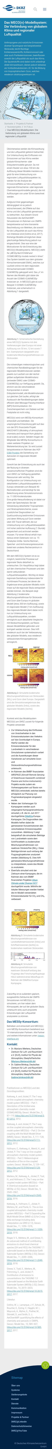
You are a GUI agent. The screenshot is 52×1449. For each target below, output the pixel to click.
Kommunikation (18, 1408)
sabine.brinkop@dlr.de (22, 1077)
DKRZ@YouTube (19, 1430)
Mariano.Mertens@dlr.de (23, 1061)
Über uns (15, 1385)
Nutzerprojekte (14, 127)
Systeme (15, 1390)
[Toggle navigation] (44, 11)
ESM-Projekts (13, 453)
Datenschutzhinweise (21, 1426)
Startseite (8, 123)
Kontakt (15, 1399)
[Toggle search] (35, 11)
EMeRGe (29, 816)
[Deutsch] (26, 9)
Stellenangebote (19, 1394)
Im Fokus (28, 127)
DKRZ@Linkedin (19, 1421)
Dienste (15, 1403)
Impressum (16, 1412)
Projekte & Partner (24, 123)
